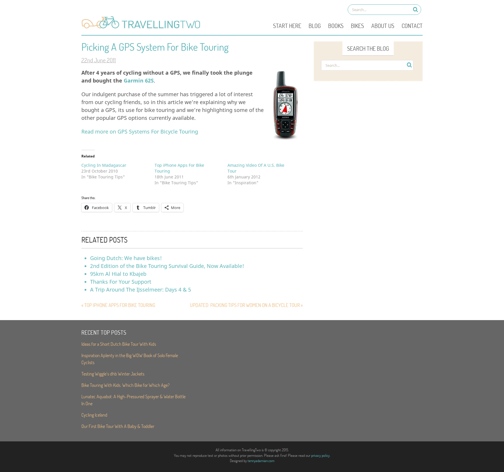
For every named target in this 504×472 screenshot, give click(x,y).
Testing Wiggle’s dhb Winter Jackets (112, 374)
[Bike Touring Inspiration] (142, 28)
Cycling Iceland (94, 415)
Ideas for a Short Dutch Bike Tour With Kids (118, 344)
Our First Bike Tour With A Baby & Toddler (117, 426)
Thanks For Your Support (120, 281)
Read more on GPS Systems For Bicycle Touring (139, 131)
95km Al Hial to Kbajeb (118, 273)
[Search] (415, 9)
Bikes (357, 25)
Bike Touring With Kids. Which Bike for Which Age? (125, 385)
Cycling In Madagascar (103, 165)
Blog (315, 25)
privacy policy (320, 455)
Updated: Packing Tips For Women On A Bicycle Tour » (246, 305)
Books (336, 25)
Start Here (287, 25)
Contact (412, 25)
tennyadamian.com (261, 460)
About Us (382, 25)
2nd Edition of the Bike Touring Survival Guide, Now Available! (167, 265)
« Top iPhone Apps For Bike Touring (118, 305)
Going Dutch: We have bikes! (126, 258)
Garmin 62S (139, 80)
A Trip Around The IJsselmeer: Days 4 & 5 (140, 289)
